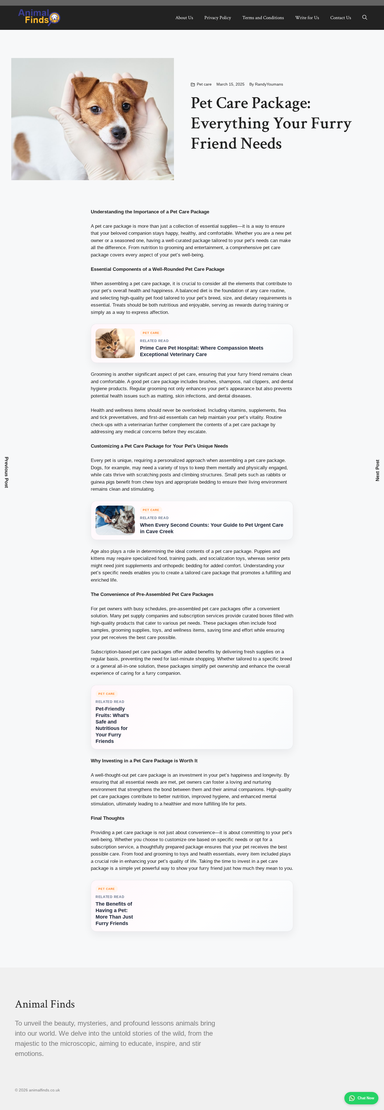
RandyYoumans (269, 84)
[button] (365, 17)
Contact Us (340, 18)
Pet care (204, 84)
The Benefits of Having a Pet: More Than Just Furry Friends (114, 913)
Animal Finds (45, 1004)
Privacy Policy (217, 18)
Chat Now (366, 1098)
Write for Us (307, 18)
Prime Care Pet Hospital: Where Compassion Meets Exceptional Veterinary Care (201, 351)
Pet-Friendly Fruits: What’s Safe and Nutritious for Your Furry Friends (112, 725)
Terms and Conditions (263, 18)
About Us (184, 18)
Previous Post (6, 472)
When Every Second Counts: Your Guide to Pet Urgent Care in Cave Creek (211, 528)
